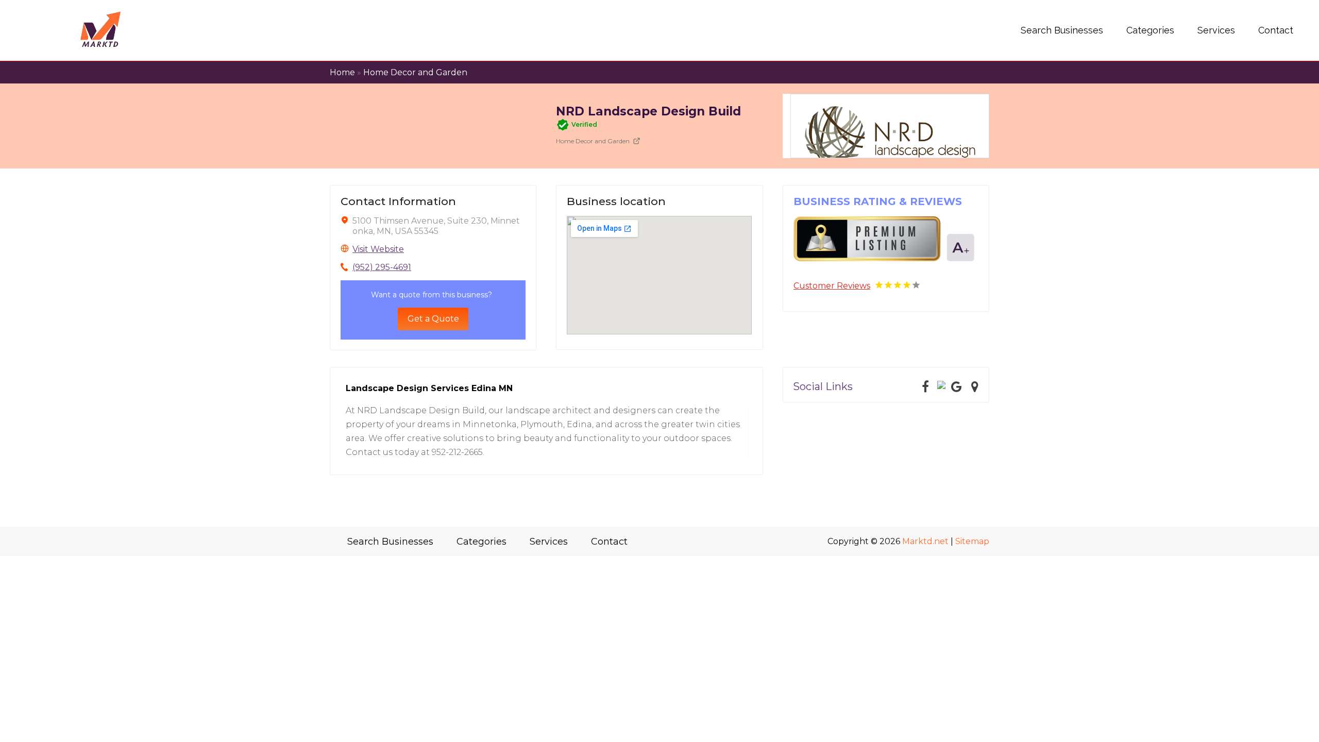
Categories (1150, 30)
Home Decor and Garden (415, 72)
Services (1216, 30)
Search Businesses (1062, 30)
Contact (1275, 30)
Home (342, 72)
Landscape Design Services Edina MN (429, 388)
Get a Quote (433, 319)
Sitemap (972, 541)
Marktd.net (925, 541)
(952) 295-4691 (381, 267)
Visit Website (378, 249)
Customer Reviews (831, 286)
